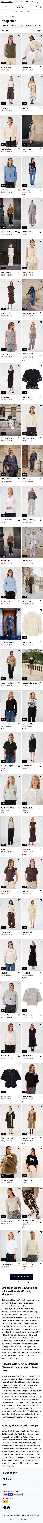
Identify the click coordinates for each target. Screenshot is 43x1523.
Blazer (4, 1388)
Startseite (4, 16)
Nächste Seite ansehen (21, 1277)
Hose (22, 1332)
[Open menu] (2, 6)
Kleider (21, 1382)
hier (26, 1460)
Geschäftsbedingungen (30, 1515)
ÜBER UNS (7, 1479)
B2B (4, 1485)
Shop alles (12, 16)
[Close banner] (39, 2)
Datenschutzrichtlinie (12, 1515)
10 (28, 1282)
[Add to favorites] (19, 35)
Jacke (23, 1335)
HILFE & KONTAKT (10, 1473)
